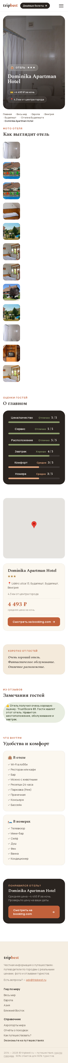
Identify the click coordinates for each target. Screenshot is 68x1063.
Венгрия (49, 114)
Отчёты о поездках (16, 1030)
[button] (34, 525)
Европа (36, 114)
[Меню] (61, 5)
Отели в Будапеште (32, 117)
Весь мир (22, 114)
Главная (7, 114)
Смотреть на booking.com (34, 622)
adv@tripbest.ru (36, 980)
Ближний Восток (14, 1010)
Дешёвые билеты (35, 5)
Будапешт (10, 117)
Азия (7, 1005)
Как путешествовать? (17, 1035)
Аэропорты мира (15, 1025)
